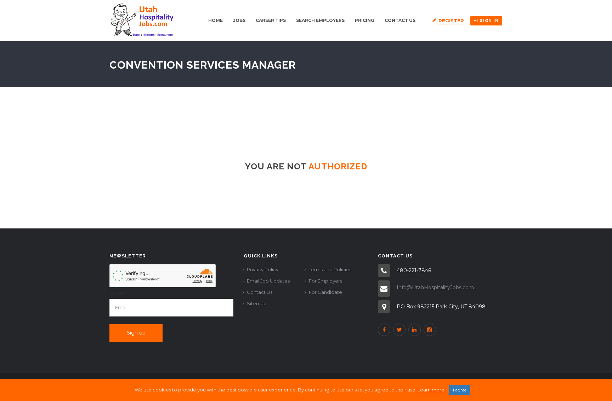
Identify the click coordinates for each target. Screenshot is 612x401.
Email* (117, 293)
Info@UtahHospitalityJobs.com (435, 287)
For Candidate (325, 292)
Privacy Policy (262, 269)
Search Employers (320, 20)
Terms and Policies (330, 269)
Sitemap (257, 303)
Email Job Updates (268, 281)
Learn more (431, 390)
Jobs (239, 20)
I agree (459, 390)
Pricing (364, 20)
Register (451, 20)
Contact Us (400, 20)
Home (215, 20)
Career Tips (271, 20)
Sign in (489, 20)
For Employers (325, 281)
